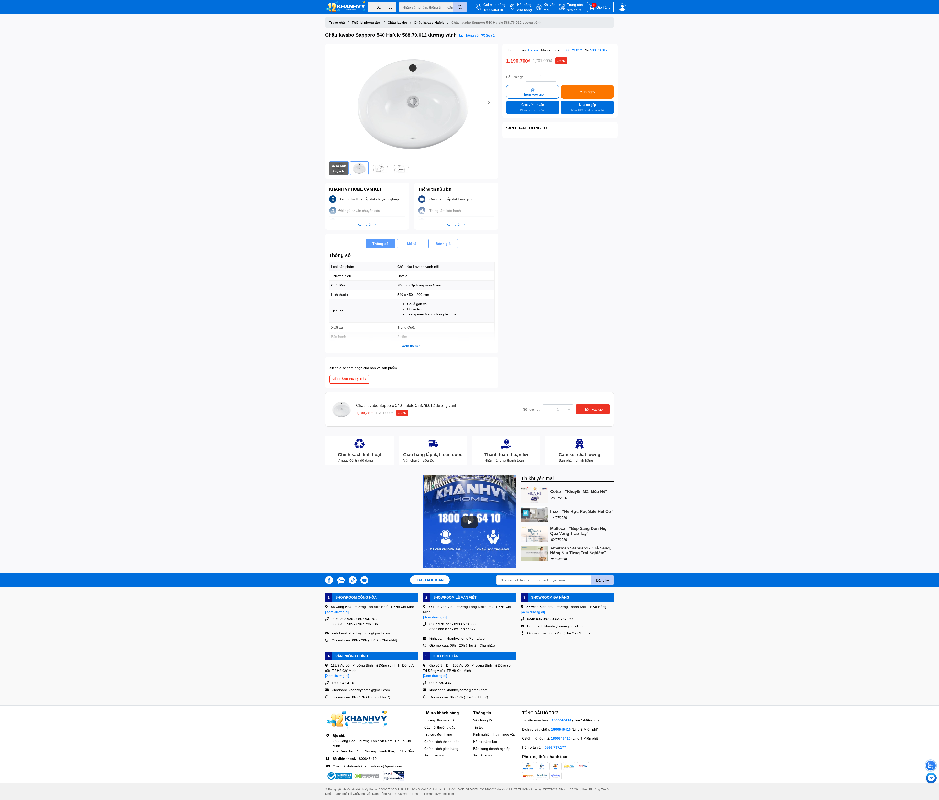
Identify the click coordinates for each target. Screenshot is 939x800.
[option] (411, 102)
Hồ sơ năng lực (485, 741)
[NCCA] (394, 776)
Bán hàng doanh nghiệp (491, 748)
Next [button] (489, 102)
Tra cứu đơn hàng (438, 734)
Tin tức (478, 727)
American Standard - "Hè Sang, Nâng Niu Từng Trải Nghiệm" (580, 550)
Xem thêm (433, 755)
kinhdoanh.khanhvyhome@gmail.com (373, 766)
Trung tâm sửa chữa (575, 7)
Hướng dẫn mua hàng (441, 720)
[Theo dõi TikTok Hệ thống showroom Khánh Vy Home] (353, 579)
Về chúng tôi (482, 720)
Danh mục (384, 7)
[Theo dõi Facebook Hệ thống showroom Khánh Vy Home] (329, 579)
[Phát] (469, 522)
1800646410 (493, 10)
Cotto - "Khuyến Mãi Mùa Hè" (578, 491)
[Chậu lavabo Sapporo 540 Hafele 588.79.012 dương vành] (411, 102)
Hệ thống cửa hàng (524, 7)
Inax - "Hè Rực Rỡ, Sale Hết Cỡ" (581, 511)
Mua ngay (587, 92)
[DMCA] (366, 776)
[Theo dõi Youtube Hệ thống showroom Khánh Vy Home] (364, 579)
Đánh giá (443, 243)
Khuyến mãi (549, 7)
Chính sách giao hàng (441, 748)
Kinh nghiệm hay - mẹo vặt (494, 734)
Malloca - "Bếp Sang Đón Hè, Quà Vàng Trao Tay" (578, 531)
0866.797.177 (555, 747)
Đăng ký (602, 580)
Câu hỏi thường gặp (439, 727)
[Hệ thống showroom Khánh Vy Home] (345, 7)
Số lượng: (514, 77)
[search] (460, 7)
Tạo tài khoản (430, 580)
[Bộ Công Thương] (339, 776)
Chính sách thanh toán (441, 741)
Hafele (533, 50)
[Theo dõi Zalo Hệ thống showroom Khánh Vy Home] (341, 579)
